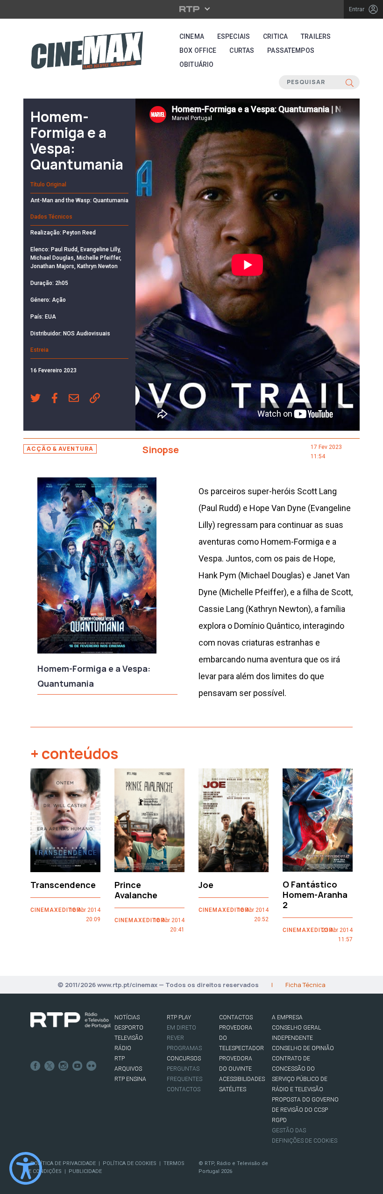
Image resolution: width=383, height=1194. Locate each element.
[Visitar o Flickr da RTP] (91, 1066)
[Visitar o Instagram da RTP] (63, 1066)
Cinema (191, 36)
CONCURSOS (184, 1058)
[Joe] (234, 820)
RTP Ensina (130, 1079)
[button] (40, 399)
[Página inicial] (87, 50)
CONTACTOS (236, 1017)
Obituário (196, 64)
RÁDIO (122, 1048)
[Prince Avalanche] (149, 820)
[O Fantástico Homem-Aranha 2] (318, 820)
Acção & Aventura (60, 449)
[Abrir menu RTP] (192, 9)
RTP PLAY (179, 1017)
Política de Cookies (129, 1163)
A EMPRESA (287, 1017)
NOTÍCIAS (127, 1017)
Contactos (183, 1089)
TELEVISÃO (128, 1038)
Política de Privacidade (63, 1163)
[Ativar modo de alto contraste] (25, 1168)
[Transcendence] (65, 820)
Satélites (232, 1089)
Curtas (241, 50)
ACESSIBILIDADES (242, 1079)
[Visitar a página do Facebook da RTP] (35, 1066)
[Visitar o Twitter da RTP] (49, 1066)
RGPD (279, 1120)
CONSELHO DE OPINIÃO (303, 1048)
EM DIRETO (181, 1027)
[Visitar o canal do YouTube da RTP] (77, 1066)
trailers (316, 36)
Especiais (233, 36)
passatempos (290, 50)
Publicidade (85, 1171)
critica (275, 36)
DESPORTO (128, 1027)
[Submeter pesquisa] (350, 82)
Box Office (197, 50)
